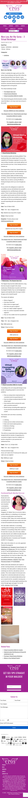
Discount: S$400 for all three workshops (14, 110)
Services (11, 26)
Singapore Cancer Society (17, 547)
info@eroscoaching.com (7, 221)
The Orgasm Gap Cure (10, 91)
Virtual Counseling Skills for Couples (13, 95)
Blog (6, 28)
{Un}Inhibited (16, 561)
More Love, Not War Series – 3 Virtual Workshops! (13, 38)
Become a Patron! (15, 13)
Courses (23, 26)
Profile (4, 26)
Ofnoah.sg (3, 549)
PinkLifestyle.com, (5, 547)
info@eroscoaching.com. (14, 124)
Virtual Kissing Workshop (10, 93)
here (12, 450)
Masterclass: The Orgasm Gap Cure (12, 280)
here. (16, 585)
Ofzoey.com (12, 549)
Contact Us (12, 28)
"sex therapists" (6, 780)
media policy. (18, 119)
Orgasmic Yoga (17, 559)
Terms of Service (15, 794)
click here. (7, 585)
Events (17, 26)
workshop (6, 55)
